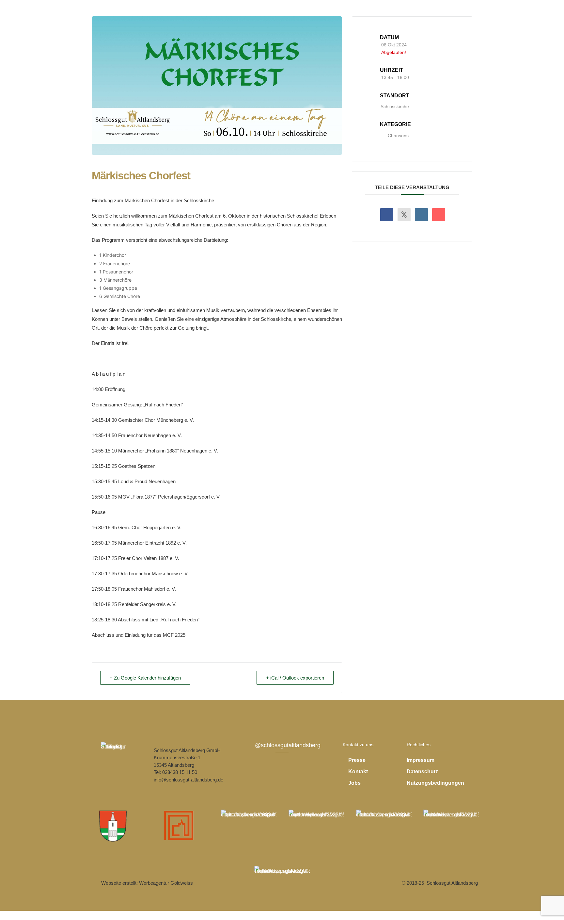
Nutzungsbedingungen (435, 783)
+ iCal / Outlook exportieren (295, 678)
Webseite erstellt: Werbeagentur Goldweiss (147, 883)
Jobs (354, 783)
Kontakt (358, 771)
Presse (357, 760)
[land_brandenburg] (282, 882)
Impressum (420, 760)
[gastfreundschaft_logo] (451, 826)
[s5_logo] (316, 826)
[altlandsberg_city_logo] (113, 826)
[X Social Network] (404, 214)
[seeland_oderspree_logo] (384, 826)
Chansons (398, 135)
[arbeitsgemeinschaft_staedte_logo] (181, 826)
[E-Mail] (438, 214)
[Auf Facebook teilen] (386, 214)
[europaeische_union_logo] (248, 826)
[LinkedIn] (421, 214)
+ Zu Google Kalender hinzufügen (145, 678)
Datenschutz (422, 771)
